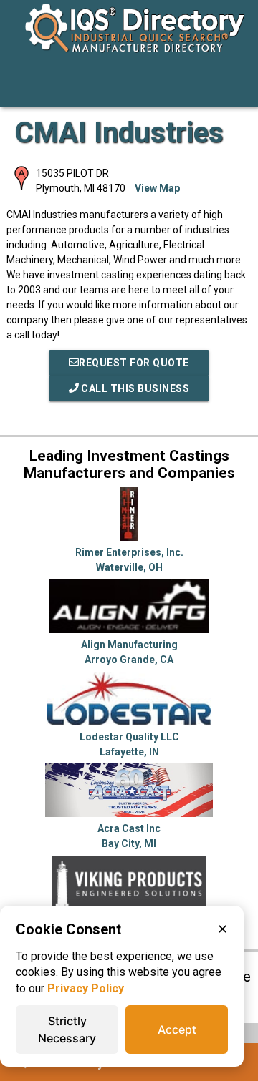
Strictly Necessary (67, 1029)
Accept (177, 1029)
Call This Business (134, 388)
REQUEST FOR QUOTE (134, 362)
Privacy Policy (85, 988)
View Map (157, 188)
